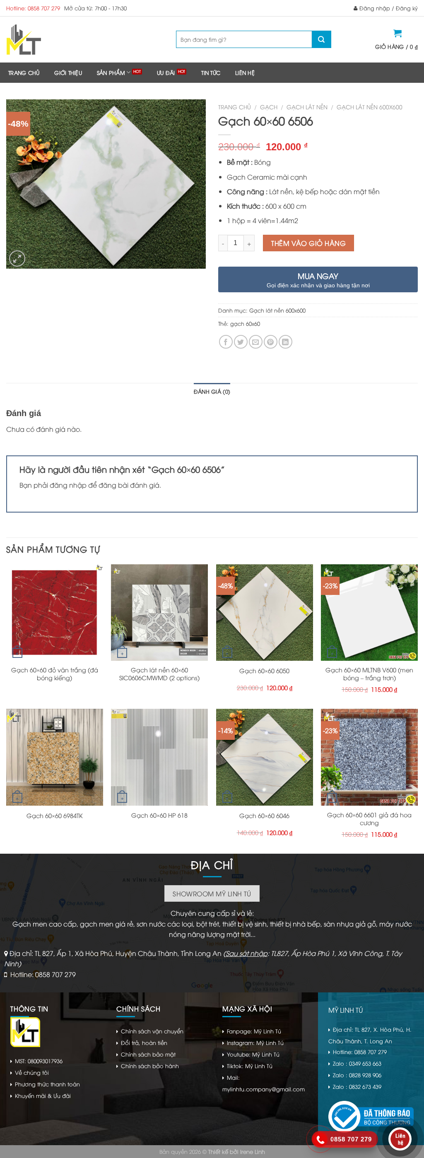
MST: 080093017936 (39, 1060)
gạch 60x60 (245, 323)
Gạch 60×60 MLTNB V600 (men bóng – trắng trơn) (369, 673)
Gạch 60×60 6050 (264, 670)
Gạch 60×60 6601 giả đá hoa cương (369, 818)
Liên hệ (245, 72)
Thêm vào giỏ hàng (308, 243)
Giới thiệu (68, 72)
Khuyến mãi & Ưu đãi (43, 1095)
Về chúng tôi (32, 1072)
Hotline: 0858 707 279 (33, 8)
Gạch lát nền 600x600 (369, 107)
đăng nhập (68, 484)
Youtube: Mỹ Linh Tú (253, 1054)
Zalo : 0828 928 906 (357, 1075)
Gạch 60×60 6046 (264, 815)
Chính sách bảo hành (150, 1065)
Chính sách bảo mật (148, 1054)
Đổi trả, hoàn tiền (144, 1042)
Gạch (268, 107)
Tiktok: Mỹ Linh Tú (249, 1065)
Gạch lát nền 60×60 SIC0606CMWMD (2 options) (159, 673)
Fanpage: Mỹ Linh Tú (254, 1031)
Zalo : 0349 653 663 (357, 1063)
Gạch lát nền (307, 107)
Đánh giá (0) (212, 391)
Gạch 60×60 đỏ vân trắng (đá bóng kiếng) (54, 673)
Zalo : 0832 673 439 (357, 1086)
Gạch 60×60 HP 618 (159, 815)
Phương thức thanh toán (47, 1084)
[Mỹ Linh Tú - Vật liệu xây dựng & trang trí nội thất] (57, 39)
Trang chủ (23, 72)
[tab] (212, 391)
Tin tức (210, 72)
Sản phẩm (111, 72)
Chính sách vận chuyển (152, 1031)
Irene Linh (252, 1151)
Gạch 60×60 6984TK (54, 815)
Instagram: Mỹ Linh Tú (255, 1042)
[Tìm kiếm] (321, 39)
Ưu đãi (166, 72)
